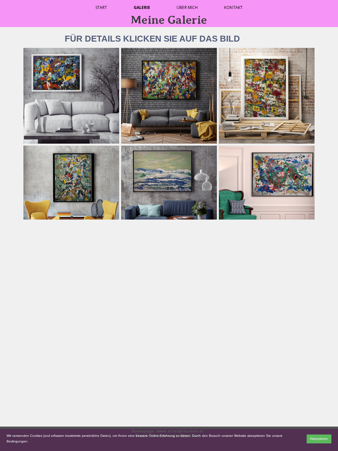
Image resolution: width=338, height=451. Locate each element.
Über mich (187, 7)
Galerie (142, 7)
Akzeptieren (319, 438)
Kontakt (233, 7)
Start (101, 7)
